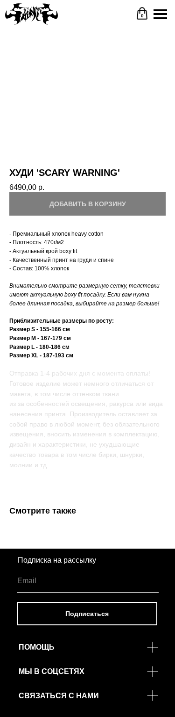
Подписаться (87, 613)
